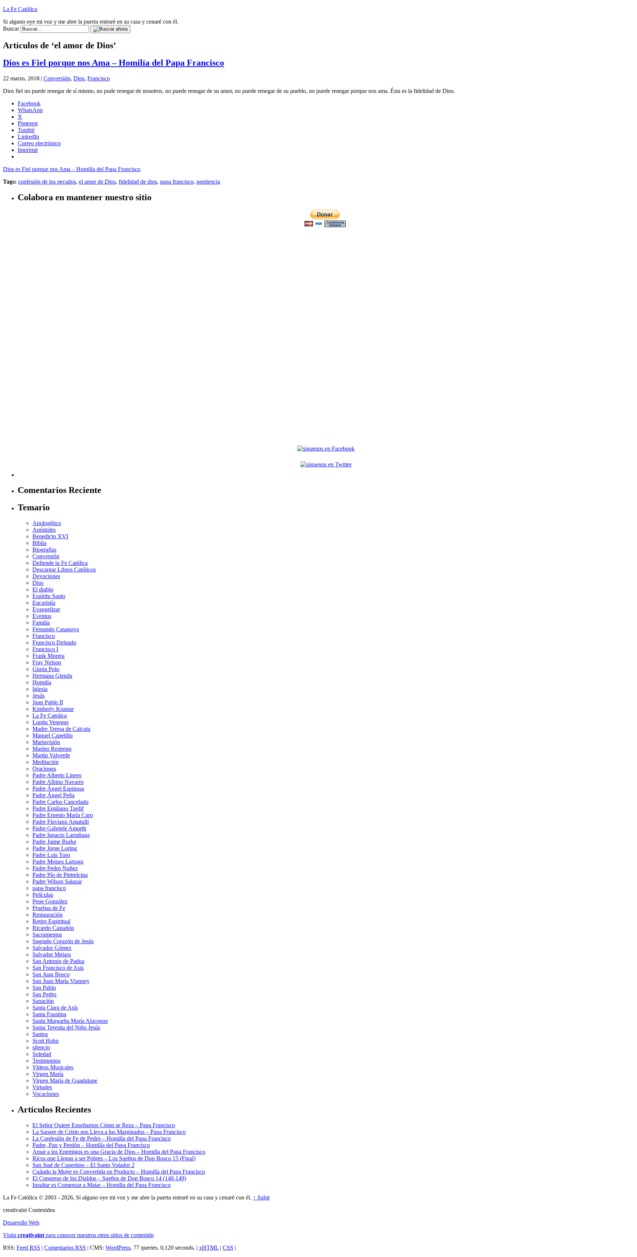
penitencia (208, 181)
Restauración (47, 915)
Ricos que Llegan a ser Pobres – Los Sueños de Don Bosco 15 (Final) (113, 1158)
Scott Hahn (45, 1041)
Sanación (43, 1001)
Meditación (45, 762)
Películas (42, 895)
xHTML (209, 1247)
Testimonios (46, 1061)
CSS (228, 1247)
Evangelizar (46, 609)
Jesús (38, 695)
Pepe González (49, 901)
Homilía (41, 682)
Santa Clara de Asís (55, 1007)
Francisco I (45, 649)
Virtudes (42, 1087)
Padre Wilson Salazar (57, 881)
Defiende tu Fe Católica (60, 563)
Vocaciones (45, 1094)
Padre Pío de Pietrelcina (60, 875)
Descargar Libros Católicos (64, 569)
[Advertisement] (326, 280)
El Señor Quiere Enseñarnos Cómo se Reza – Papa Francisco (103, 1125)
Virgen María (47, 1074)
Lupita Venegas (50, 722)
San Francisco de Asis (58, 968)
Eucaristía (43, 603)
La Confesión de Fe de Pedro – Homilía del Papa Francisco (101, 1138)
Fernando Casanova (55, 629)
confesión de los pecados (47, 181)
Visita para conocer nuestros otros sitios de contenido (78, 1235)
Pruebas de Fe (48, 908)
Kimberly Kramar (53, 709)
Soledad (41, 1054)
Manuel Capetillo (52, 735)
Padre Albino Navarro (58, 782)
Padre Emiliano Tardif (58, 808)
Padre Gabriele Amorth (59, 828)
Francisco (98, 78)
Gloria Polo (45, 669)
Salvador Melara (51, 954)
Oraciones (44, 768)
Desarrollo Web (21, 1222)
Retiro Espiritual (51, 921)
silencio (41, 1047)
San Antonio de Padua (58, 961)
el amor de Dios (97, 181)
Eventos (41, 616)
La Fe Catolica (49, 715)
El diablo (42, 589)
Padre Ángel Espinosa (58, 788)
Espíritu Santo (48, 596)
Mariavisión (46, 742)
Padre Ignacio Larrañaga (61, 835)
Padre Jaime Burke (54, 841)
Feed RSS (28, 1247)
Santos (40, 1034)
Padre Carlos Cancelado (60, 802)
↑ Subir (261, 1197)
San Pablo (44, 988)
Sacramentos (47, 934)
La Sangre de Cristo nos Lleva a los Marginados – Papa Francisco (109, 1132)
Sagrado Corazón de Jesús (63, 941)
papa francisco (177, 181)
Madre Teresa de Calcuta (61, 729)
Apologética (46, 523)
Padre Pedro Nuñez (55, 868)
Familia (41, 622)
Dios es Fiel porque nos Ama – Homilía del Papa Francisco (113, 62)
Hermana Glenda (52, 676)
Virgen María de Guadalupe (64, 1080)
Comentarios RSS (65, 1247)
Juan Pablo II (47, 702)
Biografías (44, 549)
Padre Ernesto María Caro (62, 815)
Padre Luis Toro (51, 855)
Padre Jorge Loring (54, 848)
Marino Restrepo (52, 749)
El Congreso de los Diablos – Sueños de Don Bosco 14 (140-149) (109, 1178)
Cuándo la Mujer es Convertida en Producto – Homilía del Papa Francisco (118, 1172)
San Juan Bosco (51, 974)
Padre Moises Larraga (57, 861)
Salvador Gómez (52, 948)
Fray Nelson (46, 662)
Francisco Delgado (54, 642)
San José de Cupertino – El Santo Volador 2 (83, 1165)
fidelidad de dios (138, 181)
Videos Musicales (52, 1067)
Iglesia (40, 689)
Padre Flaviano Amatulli (60, 822)
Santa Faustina (49, 1014)
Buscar (11, 28)
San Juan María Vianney (61, 981)
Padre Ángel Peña (53, 795)
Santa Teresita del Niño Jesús (66, 1027)
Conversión (56, 78)
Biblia (39, 543)
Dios (78, 78)
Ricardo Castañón (53, 928)
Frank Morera (48, 656)
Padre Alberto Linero (56, 775)
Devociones (46, 576)
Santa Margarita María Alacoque (70, 1021)
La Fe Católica (20, 9)
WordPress (117, 1247)
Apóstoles (44, 530)
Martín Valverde (51, 755)
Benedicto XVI (50, 536)
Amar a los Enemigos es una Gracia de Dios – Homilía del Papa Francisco (118, 1152)
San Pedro (44, 994)
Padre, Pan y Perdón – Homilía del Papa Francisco (91, 1145)
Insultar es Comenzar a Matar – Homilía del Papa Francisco (101, 1185)
